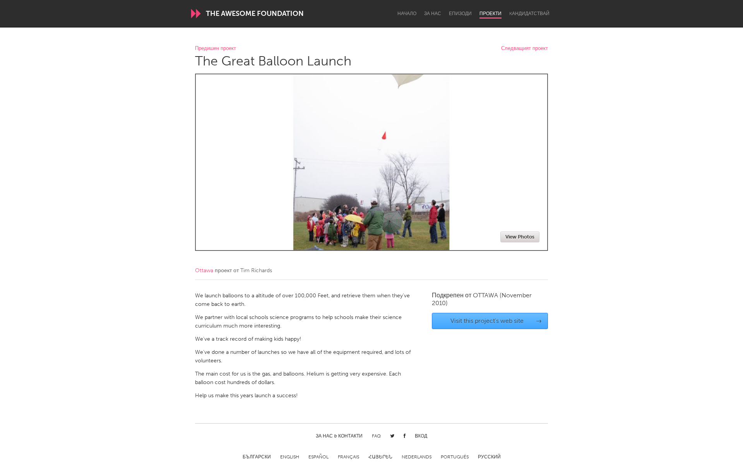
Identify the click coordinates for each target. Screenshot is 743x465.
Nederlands (416, 457)
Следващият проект (524, 48)
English (289, 457)
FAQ (376, 436)
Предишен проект (215, 48)
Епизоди (460, 13)
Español (318, 457)
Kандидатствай (529, 13)
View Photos (519, 237)
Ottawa (204, 270)
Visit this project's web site (496, 320)
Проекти (490, 13)
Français (348, 457)
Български (257, 457)
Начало (406, 13)
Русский (489, 457)
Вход (421, 436)
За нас (432, 13)
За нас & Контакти (339, 436)
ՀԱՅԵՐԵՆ (380, 457)
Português (455, 457)
